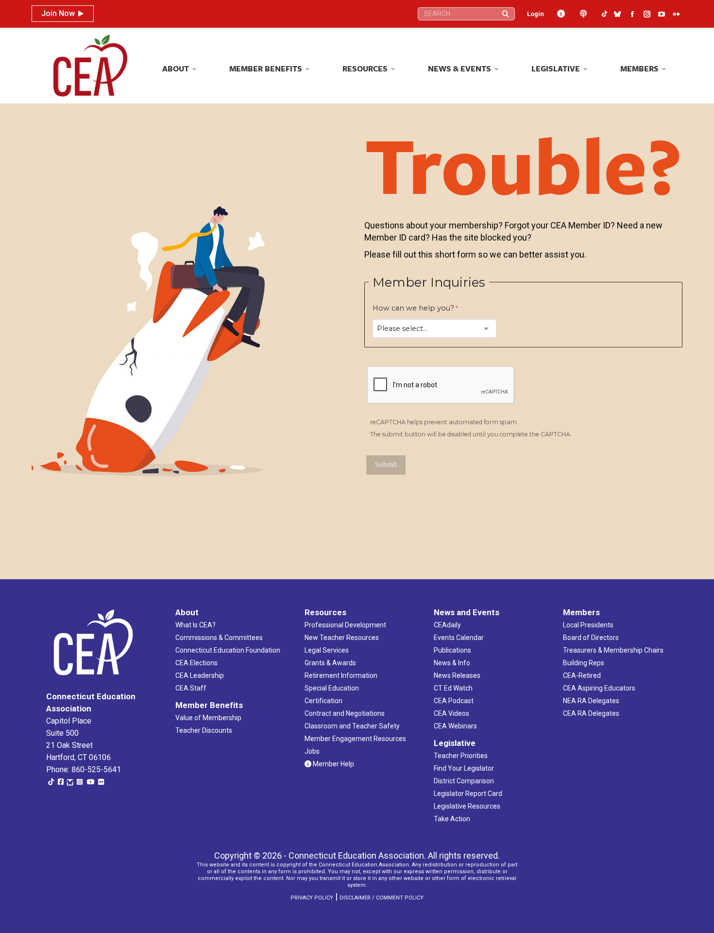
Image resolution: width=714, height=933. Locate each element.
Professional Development (345, 625)
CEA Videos (451, 713)
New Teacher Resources (342, 637)
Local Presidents (588, 625)
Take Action (452, 819)
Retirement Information (341, 675)
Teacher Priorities (461, 756)
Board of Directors (591, 637)
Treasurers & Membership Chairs (613, 650)
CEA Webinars (455, 726)
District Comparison (464, 781)
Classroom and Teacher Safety (352, 726)
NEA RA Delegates (591, 701)
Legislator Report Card (468, 793)
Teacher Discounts (203, 730)
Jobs (312, 751)
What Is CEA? (195, 625)
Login (535, 13)
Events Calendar (459, 637)
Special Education (332, 688)
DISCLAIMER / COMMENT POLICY (382, 898)
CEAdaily (447, 625)
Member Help (332, 764)
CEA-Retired (582, 675)
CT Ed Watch (453, 688)
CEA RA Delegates (591, 713)
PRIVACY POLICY (311, 898)
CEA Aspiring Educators (599, 688)
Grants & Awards (330, 663)
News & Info (452, 663)
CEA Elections (196, 663)
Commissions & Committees (219, 637)
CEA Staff (190, 688)
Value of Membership (208, 718)
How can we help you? (413, 308)
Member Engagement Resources (355, 739)
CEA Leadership (199, 675)
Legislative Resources (467, 806)
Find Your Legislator (464, 768)
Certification (323, 701)
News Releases (457, 675)
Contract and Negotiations (345, 713)
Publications (452, 650)
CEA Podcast (454, 701)
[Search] (505, 13)
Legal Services (327, 650)
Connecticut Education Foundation (227, 650)
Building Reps (583, 663)
